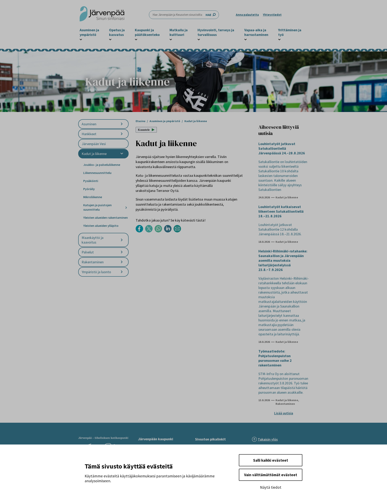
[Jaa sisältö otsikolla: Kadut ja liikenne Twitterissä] (150, 231)
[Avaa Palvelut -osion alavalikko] (121, 252)
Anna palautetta (247, 15)
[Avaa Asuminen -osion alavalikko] (121, 124)
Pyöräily (89, 189)
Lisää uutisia (283, 413)
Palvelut (88, 252)
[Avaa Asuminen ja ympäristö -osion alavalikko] (81, 39)
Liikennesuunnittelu (97, 173)
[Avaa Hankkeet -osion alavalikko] (121, 133)
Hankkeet (89, 134)
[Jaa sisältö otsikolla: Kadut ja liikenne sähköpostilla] (178, 231)
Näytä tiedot (270, 487)
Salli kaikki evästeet (270, 460)
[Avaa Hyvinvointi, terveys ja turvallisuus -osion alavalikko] (199, 39)
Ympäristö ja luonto (96, 272)
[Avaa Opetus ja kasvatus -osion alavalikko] (110, 39)
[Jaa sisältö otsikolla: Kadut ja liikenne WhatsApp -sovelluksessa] (159, 231)
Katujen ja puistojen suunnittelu (97, 207)
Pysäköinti (90, 181)
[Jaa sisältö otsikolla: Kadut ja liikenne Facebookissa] (140, 231)
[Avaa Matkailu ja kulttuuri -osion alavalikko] (171, 39)
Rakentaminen (93, 262)
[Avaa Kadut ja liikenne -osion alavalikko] (121, 153)
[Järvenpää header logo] (102, 14)
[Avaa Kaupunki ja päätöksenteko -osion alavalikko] (136, 39)
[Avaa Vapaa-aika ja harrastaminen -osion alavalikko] (245, 39)
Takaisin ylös (268, 439)
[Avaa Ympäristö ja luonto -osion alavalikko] (121, 271)
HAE (208, 15)
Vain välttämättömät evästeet (270, 474)
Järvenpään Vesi (94, 143)
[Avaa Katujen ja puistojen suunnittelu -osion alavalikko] (126, 207)
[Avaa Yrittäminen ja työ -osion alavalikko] (279, 39)
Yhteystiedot (272, 15)
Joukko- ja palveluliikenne (101, 165)
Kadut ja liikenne (94, 153)
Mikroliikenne (92, 197)
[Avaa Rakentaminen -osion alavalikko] (121, 262)
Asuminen (89, 124)
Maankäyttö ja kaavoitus (92, 240)
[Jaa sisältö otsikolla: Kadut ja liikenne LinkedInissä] (169, 231)
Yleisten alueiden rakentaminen (105, 217)
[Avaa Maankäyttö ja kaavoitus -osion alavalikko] (121, 240)
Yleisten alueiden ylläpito (101, 226)
